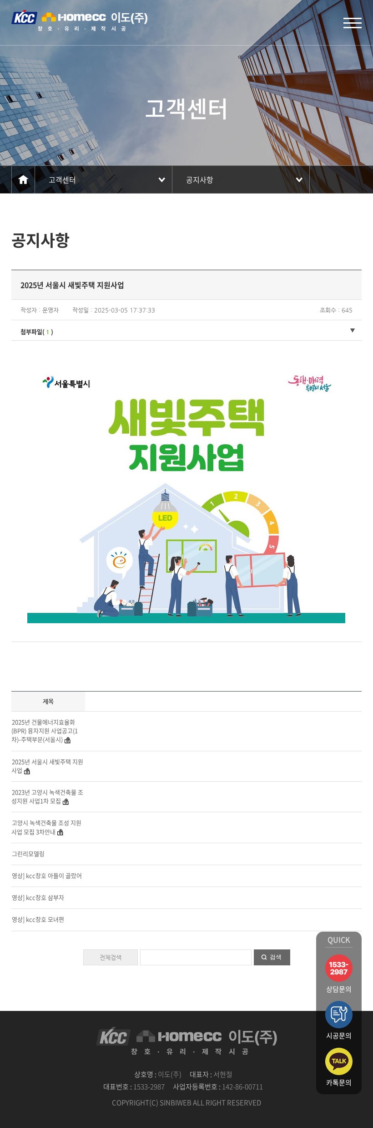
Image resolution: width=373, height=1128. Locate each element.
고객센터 (62, 179)
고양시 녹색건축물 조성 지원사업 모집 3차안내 (46, 827)
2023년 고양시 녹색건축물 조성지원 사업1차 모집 (47, 796)
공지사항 (199, 179)
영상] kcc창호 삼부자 (38, 897)
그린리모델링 (28, 853)
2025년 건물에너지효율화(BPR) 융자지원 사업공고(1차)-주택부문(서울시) (44, 730)
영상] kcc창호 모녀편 (38, 919)
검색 (276, 957)
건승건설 (79, 20)
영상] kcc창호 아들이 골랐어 (47, 875)
